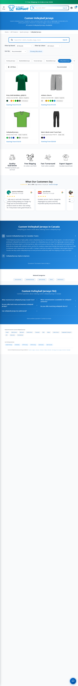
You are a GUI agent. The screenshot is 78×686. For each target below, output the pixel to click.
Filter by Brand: (10, 45)
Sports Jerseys (24, 32)
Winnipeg (54, 349)
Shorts (51, 279)
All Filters (13, 67)
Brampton (68, 349)
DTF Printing (24, 344)
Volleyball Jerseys (65, 61)
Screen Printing (9, 344)
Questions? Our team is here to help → (39, 263)
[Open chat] (73, 681)
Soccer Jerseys (38, 61)
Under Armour (56, 332)
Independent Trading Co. (66, 332)
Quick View (22, 79)
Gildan (7, 332)
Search (65, 8)
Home (7, 32)
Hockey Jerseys (10, 61)
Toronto (30, 349)
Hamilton (64, 349)
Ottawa (45, 349)
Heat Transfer (49, 344)
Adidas (48, 332)
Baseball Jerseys (51, 61)
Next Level (22, 332)
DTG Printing (33, 344)
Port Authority (20, 335)
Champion (37, 332)
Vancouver (38, 349)
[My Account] (71, 8)
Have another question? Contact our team (39, 318)
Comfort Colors (29, 332)
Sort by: (7, 51)
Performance (60, 279)
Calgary (33, 349)
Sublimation (41, 344)
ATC (6, 335)
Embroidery (17, 344)
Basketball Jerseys (24, 61)
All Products (14, 32)
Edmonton (49, 349)
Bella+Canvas (14, 332)
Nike (43, 332)
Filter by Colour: (40, 45)
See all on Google (53, 184)
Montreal (42, 349)
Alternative (12, 335)
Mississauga (59, 349)
